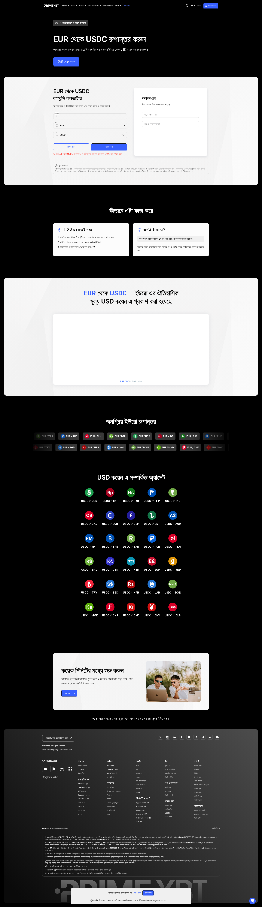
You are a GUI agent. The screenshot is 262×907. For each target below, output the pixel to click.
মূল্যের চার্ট (167, 766)
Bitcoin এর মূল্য (83, 784)
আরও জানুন (137, 893)
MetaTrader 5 (112, 773)
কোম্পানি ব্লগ (197, 788)
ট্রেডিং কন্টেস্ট (197, 818)
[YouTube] (188, 737)
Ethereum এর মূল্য (84, 787)
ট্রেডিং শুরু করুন (66, 62)
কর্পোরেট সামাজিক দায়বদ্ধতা (201, 785)
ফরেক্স (137, 766)
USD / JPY (81, 806)
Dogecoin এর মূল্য (84, 795)
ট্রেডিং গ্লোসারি (169, 795)
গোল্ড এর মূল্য (81, 810)
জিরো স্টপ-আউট (111, 810)
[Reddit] (210, 737)
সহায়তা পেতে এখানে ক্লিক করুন (57, 738)
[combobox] (91, 125)
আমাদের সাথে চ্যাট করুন (117, 718)
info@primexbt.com (58, 746)
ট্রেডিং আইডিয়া (169, 777)
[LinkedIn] (174, 737)
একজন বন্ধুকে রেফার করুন (201, 814)
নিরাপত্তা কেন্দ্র (198, 800)
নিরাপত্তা (109, 795)
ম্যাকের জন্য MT (140, 810)
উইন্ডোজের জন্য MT (141, 814)
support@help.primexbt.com (61, 750)
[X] (160, 737)
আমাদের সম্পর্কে (198, 766)
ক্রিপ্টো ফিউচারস (82, 766)
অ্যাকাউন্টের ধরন (111, 806)
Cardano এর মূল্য (83, 799)
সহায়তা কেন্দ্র (150, 718)
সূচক (137, 769)
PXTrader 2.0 (112, 766)
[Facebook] (181, 737)
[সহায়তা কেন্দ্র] (186, 5)
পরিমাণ (57, 113)
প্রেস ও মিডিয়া (198, 781)
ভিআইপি (109, 799)
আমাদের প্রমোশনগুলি (199, 810)
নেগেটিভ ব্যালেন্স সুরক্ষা (113, 803)
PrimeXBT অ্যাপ (112, 769)
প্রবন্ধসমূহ (168, 791)
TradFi (138, 792)
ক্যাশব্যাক (109, 814)
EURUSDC (124, 381)
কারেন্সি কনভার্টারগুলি (170, 769)
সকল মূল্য (80, 814)
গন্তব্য (57, 132)
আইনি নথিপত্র (198, 796)
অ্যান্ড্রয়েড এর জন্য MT (142, 803)
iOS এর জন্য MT (141, 806)
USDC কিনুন (168, 817)
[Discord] (217, 737)
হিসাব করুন (109, 146)
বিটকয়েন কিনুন (168, 805)
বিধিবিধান (196, 773)
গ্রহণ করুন (148, 893)
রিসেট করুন (71, 146)
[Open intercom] (252, 901)
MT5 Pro (139, 822)
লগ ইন (199, 6)
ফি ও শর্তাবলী (110, 787)
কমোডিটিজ (139, 773)
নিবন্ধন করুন (212, 6)
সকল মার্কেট (139, 788)
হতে (56, 123)
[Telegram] (203, 737)
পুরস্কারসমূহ (197, 777)
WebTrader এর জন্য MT (144, 818)
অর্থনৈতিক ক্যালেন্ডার (170, 773)
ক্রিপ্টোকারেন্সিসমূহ (141, 781)
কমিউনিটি (196, 769)
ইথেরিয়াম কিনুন (169, 809)
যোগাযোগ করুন (198, 792)
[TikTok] (195, 737)
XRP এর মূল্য (82, 791)
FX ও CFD (81, 769)
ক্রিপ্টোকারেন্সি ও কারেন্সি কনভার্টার (74, 23)
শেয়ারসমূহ (138, 777)
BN (192, 6)
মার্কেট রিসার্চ (168, 787)
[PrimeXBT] (51, 5)
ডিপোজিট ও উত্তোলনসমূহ (114, 791)
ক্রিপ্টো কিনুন (81, 773)
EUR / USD (82, 803)
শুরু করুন (68, 693)
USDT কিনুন (168, 813)
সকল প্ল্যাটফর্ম (110, 777)
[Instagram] (167, 737)
